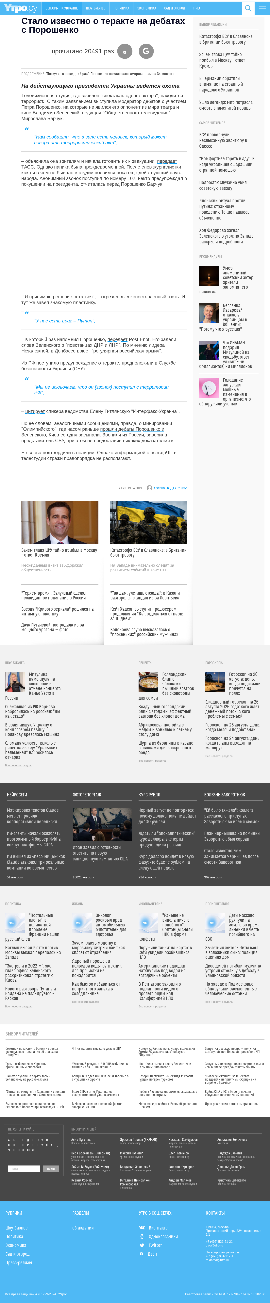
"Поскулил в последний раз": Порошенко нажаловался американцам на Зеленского (109, 74)
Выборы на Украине (61, 8)
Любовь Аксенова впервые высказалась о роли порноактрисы (168, 1093)
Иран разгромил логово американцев (231, 1104)
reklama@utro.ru (217, 1260)
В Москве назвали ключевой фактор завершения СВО (97, 1105)
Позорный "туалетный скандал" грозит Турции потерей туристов (166, 1078)
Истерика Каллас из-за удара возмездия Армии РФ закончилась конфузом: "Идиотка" (167, 1052)
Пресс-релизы (19, 1263)
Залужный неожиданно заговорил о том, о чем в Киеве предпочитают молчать (234, 1066)
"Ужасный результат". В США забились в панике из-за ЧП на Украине (100, 1066)
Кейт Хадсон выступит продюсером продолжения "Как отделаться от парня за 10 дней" (147, 614)
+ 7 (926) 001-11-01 (219, 1256)
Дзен (152, 1254)
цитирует (35, 411)
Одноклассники (163, 1237)
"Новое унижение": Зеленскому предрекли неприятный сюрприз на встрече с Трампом (230, 1079)
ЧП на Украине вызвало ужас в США (96, 1048)
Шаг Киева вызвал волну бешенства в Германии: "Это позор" (165, 1066)
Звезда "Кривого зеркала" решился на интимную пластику (57, 612)
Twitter (155, 1245)
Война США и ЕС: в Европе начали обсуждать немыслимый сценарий (229, 1093)
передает (167, 161)
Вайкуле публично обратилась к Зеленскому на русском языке (28, 1078)
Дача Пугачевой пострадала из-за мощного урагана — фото (52, 627)
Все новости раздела (18, 765)
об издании (83, 1228)
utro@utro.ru (214, 1245)
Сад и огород (174, 8)
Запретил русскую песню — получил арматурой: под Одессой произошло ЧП (232, 1050)
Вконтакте (158, 1228)
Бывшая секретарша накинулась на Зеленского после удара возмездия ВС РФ (35, 1105)
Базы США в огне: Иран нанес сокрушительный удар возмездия (95, 1093)
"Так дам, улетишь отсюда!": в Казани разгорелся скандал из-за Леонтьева (145, 596)
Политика (121, 8)
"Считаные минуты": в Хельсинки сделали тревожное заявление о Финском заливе (35, 1093)
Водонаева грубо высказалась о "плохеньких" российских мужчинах (144, 632)
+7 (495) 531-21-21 (219, 1241)
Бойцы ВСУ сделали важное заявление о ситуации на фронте (100, 1078)
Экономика (146, 8)
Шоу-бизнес (95, 8)
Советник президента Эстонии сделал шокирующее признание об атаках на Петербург (32, 1052)
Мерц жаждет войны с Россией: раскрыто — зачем (168, 1105)
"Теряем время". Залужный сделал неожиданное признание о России (53, 596)
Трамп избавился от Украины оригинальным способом (26, 1066)
